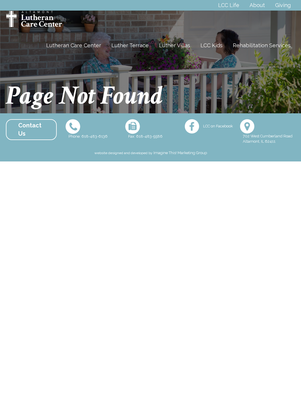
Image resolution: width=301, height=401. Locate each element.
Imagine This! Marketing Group (180, 153)
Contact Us (29, 129)
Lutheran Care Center (73, 45)
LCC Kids (211, 45)
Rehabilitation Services (262, 45)
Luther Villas (174, 45)
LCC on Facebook (218, 126)
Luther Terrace (130, 45)
